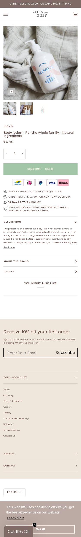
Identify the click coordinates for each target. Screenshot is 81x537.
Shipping (8, 424)
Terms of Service (11, 430)
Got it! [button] (40, 529)
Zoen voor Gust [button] (15, 377)
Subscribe (65, 352)
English (13, 492)
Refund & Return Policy (16, 418)
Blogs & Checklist (12, 401)
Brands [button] (8, 453)
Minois (8, 126)
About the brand (16, 261)
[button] (18, 531)
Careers (7, 406)
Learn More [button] (15, 518)
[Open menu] (9, 14)
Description (12, 222)
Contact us (9, 435)
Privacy (7, 412)
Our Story (8, 395)
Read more (9, 247)
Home (6, 389)
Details (8, 271)
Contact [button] (9, 466)
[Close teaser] (34, 525)
